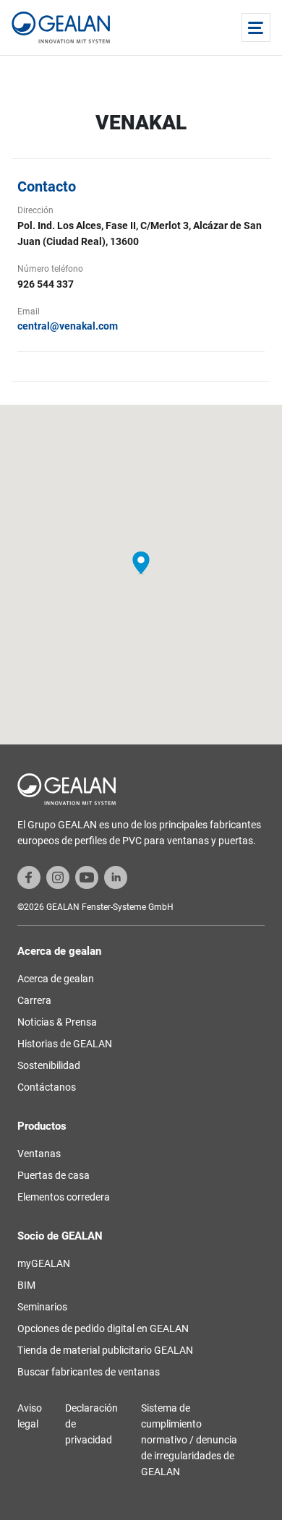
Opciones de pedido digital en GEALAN (103, 1328)
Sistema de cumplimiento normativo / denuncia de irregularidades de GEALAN (189, 1439)
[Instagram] (57, 877)
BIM (26, 1285)
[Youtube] (86, 877)
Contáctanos (46, 1087)
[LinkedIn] (115, 877)
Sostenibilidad (48, 1065)
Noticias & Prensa (57, 1022)
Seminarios (42, 1307)
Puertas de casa (53, 1175)
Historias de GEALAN (64, 1043)
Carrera (34, 1000)
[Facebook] (28, 877)
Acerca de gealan (55, 978)
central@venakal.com (67, 326)
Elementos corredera (63, 1197)
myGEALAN (43, 1263)
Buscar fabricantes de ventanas (88, 1372)
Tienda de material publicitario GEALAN (105, 1350)
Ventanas (39, 1153)
